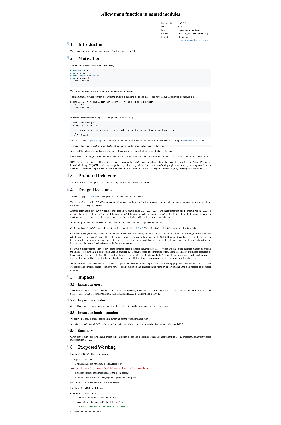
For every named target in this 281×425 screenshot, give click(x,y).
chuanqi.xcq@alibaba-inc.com (193, 40)
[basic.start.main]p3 (191, 140)
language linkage (94, 140)
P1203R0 (92, 196)
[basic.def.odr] (136, 228)
